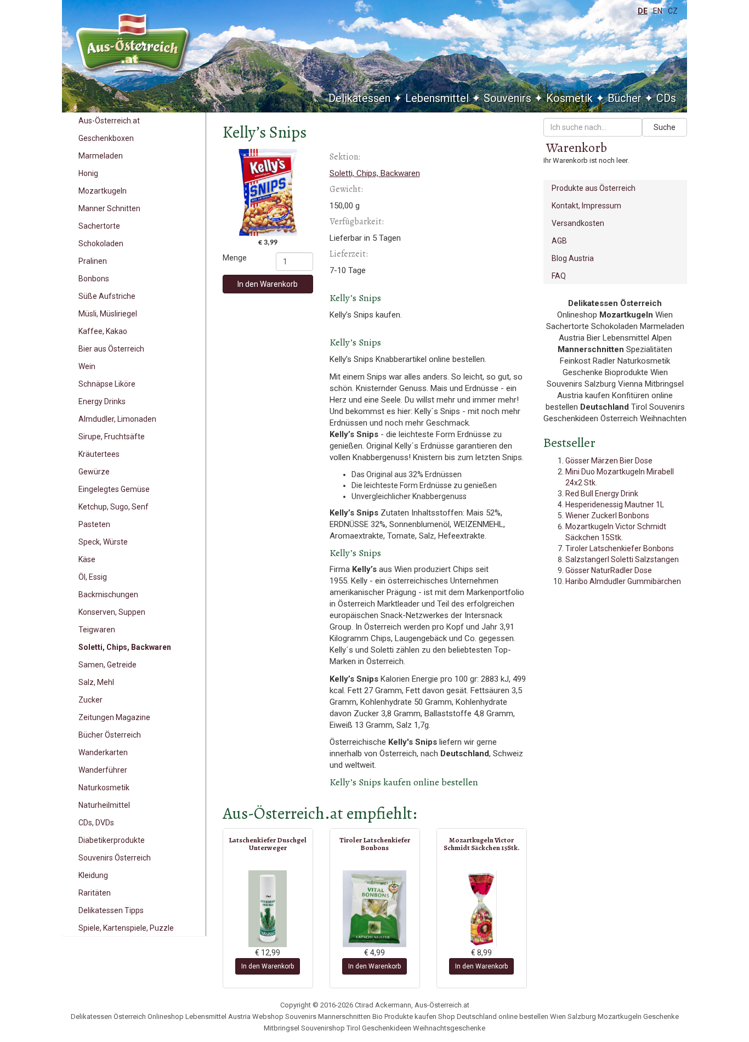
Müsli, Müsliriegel (107, 313)
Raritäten (94, 892)
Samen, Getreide (107, 664)
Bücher (625, 98)
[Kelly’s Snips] (268, 192)
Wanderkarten (103, 752)
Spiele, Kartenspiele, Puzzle (126, 928)
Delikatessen (359, 98)
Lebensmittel (437, 98)
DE (643, 11)
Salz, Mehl (96, 682)
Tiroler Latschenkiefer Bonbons (374, 843)
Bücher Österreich (109, 734)
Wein (86, 366)
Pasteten (94, 524)
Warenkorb (576, 147)
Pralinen (92, 261)
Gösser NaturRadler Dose (608, 570)
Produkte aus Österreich (593, 188)
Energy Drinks (102, 401)
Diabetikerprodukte (111, 840)
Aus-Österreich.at (109, 120)
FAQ (559, 275)
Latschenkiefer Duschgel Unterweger (268, 843)
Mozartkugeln (102, 190)
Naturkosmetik (103, 787)
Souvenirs (507, 98)
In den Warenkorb (267, 284)
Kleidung (93, 875)
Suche (665, 127)
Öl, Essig (92, 577)
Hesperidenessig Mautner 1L (614, 504)
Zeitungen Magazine (114, 717)
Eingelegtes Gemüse (114, 489)
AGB (559, 240)
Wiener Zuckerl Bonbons (607, 515)
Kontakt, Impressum (586, 205)
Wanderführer (102, 770)
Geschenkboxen (106, 138)
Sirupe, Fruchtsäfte (111, 436)
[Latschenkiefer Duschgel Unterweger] (267, 908)
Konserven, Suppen (111, 612)
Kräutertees (99, 454)
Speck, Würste (103, 541)
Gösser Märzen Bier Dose (608, 460)
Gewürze (94, 471)
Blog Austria (573, 258)
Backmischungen (108, 594)
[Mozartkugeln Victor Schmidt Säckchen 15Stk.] (481, 908)
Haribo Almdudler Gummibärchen (623, 581)
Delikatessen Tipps (111, 910)
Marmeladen (100, 155)
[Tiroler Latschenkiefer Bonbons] (374, 908)
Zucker (90, 699)
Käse (86, 559)
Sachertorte (99, 226)
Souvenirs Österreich (114, 857)
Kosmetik (569, 98)
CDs (666, 98)
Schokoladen (100, 243)
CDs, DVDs (96, 822)
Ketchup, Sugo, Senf (113, 506)
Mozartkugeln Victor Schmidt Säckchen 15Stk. (482, 843)
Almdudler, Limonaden (117, 419)
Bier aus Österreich (111, 348)
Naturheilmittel (104, 805)
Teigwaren (96, 629)
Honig (88, 173)
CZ (673, 11)
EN (657, 11)
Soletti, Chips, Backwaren (124, 647)
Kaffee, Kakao (102, 331)
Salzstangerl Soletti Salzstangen (622, 559)
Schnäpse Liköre (106, 384)
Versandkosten (578, 223)
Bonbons (93, 278)
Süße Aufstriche (106, 296)
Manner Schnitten (109, 208)
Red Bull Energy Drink (601, 493)
